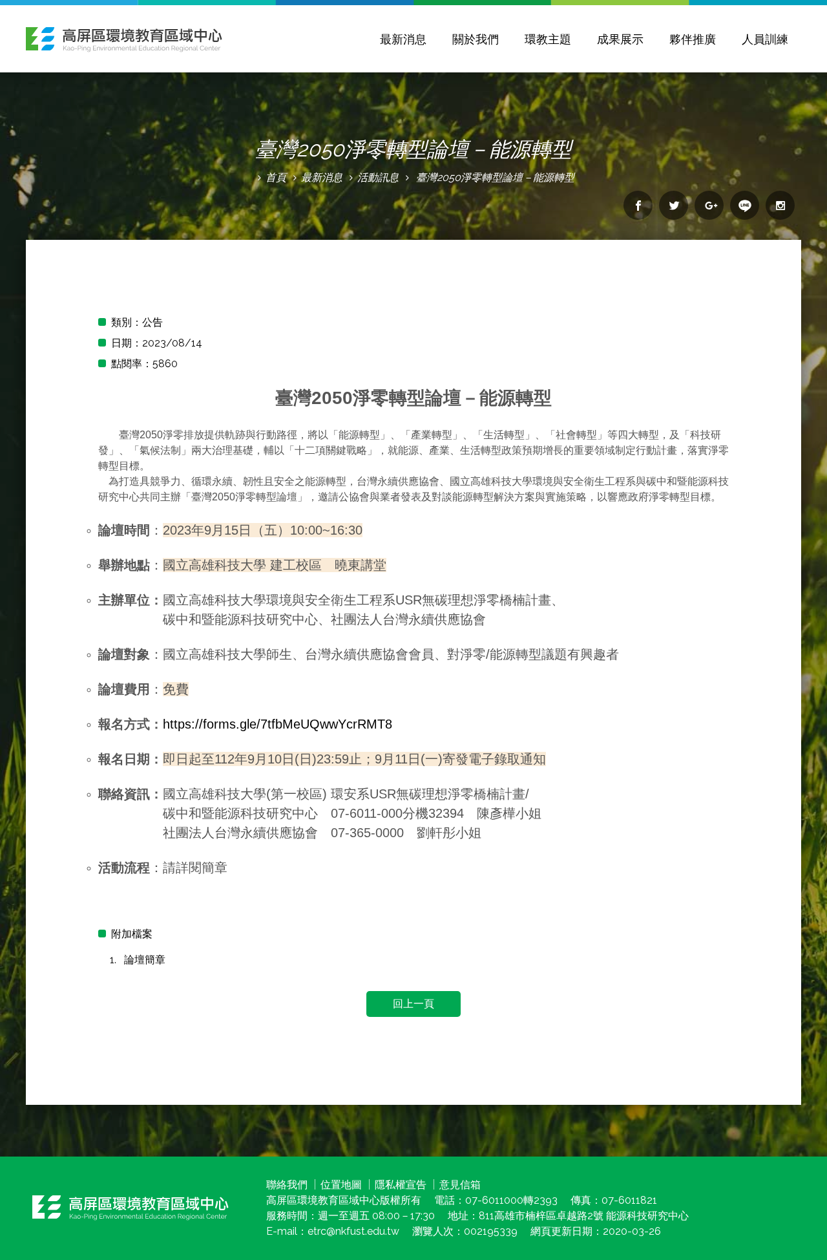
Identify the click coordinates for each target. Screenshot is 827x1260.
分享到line (744, 205)
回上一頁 (413, 1004)
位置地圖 (341, 1185)
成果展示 (620, 39)
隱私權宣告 (400, 1185)
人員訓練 (765, 39)
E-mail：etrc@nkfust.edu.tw (332, 1231)
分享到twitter (673, 205)
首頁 (276, 177)
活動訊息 (378, 177)
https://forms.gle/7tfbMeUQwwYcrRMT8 (277, 724)
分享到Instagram (780, 205)
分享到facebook (638, 205)
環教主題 (548, 39)
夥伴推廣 (692, 39)
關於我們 (475, 39)
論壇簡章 (144, 960)
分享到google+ (709, 205)
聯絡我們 (287, 1185)
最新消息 (403, 39)
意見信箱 (460, 1185)
